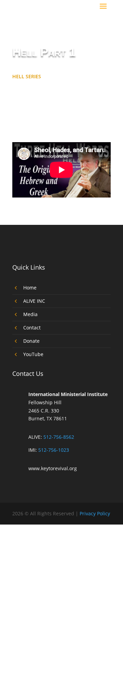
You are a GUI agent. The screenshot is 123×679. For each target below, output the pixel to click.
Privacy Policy (95, 513)
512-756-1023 (53, 450)
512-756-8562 (58, 437)
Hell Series (26, 76)
